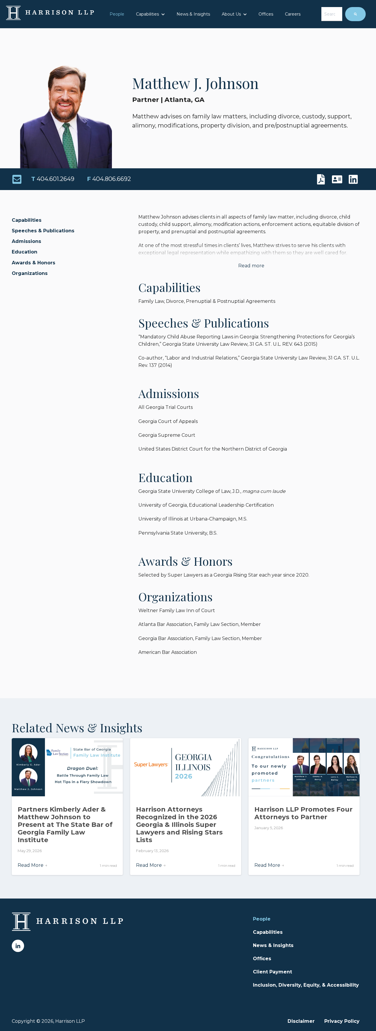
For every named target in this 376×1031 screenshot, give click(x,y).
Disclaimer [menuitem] (301, 1021)
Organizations (30, 273)
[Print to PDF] (322, 179)
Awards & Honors (33, 263)
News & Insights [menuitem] (273, 945)
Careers (293, 14)
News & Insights (193, 14)
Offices (265, 14)
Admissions (26, 241)
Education (24, 252)
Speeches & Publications (43, 231)
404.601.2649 (52, 178)
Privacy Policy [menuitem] (342, 1021)
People (117, 14)
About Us (231, 14)
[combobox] (331, 14)
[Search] (355, 14)
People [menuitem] (262, 919)
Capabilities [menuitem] (268, 932)
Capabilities (147, 14)
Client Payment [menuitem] (272, 972)
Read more (251, 265)
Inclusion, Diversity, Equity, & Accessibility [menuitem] (306, 985)
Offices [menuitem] (262, 958)
